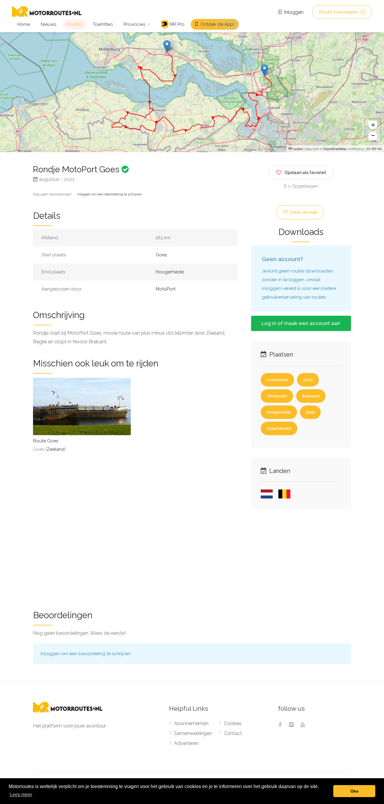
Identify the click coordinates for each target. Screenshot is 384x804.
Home (23, 24)
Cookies (233, 723)
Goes (161, 254)
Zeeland (55, 449)
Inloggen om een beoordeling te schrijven (109, 194)
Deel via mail (303, 212)
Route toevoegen (339, 12)
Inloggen (293, 12)
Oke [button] (354, 791)
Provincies (134, 24)
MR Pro (176, 24)
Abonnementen (191, 723)
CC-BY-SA (374, 148)
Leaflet (297, 148)
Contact (233, 733)
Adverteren (186, 743)
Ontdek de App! (216, 24)
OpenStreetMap (334, 148)
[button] (167, 46)
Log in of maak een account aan (301, 323)
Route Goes (45, 441)
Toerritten (103, 24)
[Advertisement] (192, 556)
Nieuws (48, 24)
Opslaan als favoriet (305, 172)
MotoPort (166, 289)
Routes (74, 24)
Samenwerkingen (193, 733)
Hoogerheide (170, 272)
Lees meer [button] (21, 794)
